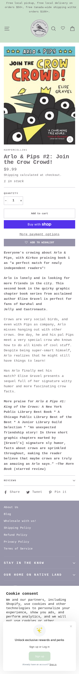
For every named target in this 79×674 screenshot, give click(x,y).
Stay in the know (24, 563)
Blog (7, 514)
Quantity (11, 193)
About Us (11, 507)
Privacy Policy (16, 542)
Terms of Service (18, 548)
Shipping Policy (17, 528)
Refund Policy (15, 535)
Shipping (11, 175)
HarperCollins (15, 150)
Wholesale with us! (20, 521)
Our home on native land (33, 575)
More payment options (40, 234)
